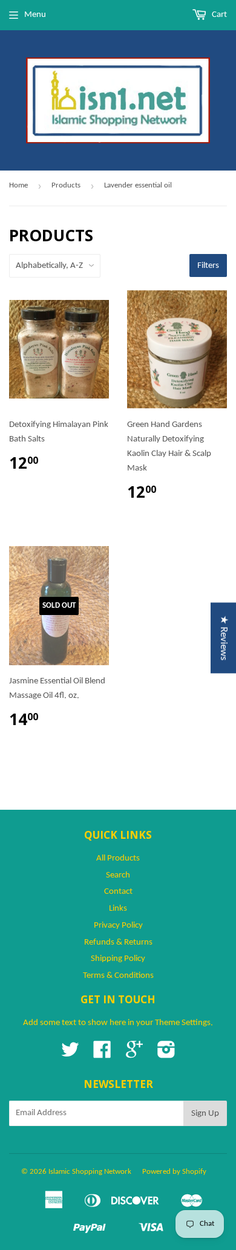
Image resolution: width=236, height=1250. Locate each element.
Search (118, 875)
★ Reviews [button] (223, 637)
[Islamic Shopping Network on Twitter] (70, 1054)
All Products (118, 858)
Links (118, 908)
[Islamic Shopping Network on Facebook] (102, 1054)
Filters (208, 265)
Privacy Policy (118, 925)
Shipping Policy (118, 958)
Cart (218, 14)
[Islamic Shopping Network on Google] (134, 1054)
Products (65, 185)
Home (18, 185)
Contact (118, 891)
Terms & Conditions (118, 975)
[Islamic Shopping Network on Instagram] (166, 1054)
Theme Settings (183, 1022)
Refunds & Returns (118, 942)
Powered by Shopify (174, 1172)
